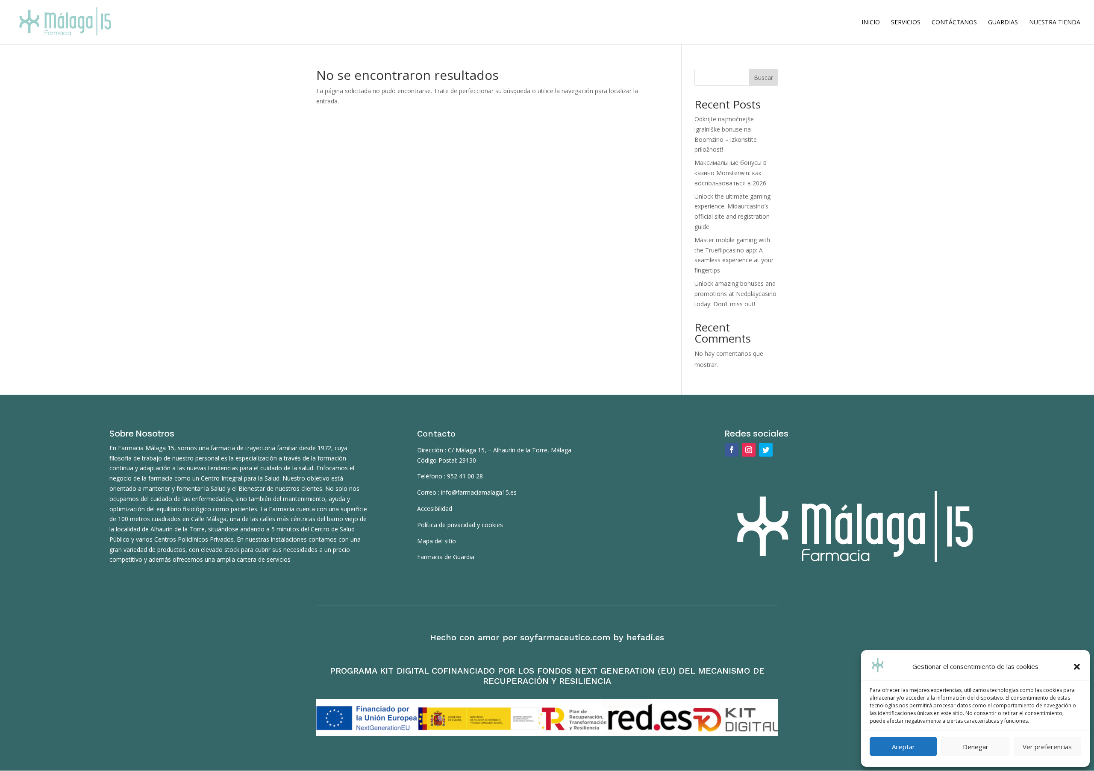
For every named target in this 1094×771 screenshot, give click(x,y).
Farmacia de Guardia (445, 557)
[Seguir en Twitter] (766, 450)
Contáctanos (954, 22)
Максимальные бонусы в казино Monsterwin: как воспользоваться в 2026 (730, 172)
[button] (1077, 667)
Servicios (905, 22)
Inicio (871, 22)
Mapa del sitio (436, 541)
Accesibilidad (434, 508)
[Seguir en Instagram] (749, 450)
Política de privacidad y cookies (460, 525)
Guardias (1003, 22)
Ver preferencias (1047, 746)
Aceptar (903, 746)
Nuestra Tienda (1054, 22)
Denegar (975, 746)
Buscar (763, 77)
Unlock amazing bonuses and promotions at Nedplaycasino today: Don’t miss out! (735, 293)
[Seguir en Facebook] (731, 450)
